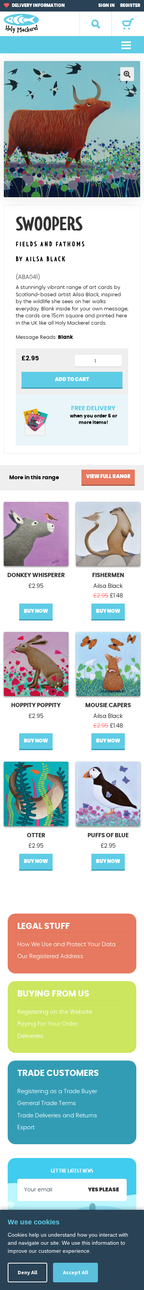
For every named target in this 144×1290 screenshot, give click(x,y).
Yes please (103, 1190)
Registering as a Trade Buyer (57, 1091)
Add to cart (72, 379)
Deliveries (30, 1036)
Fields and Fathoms (51, 245)
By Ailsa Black (41, 259)
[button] (127, 74)
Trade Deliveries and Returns (57, 1115)
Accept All (75, 1272)
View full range (108, 476)
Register (130, 5)
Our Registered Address (50, 956)
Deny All (27, 1272)
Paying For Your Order (47, 1024)
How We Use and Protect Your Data (66, 944)
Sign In (106, 5)
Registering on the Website (54, 1012)
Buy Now (36, 611)
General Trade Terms (46, 1103)
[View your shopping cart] (128, 24)
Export (26, 1127)
